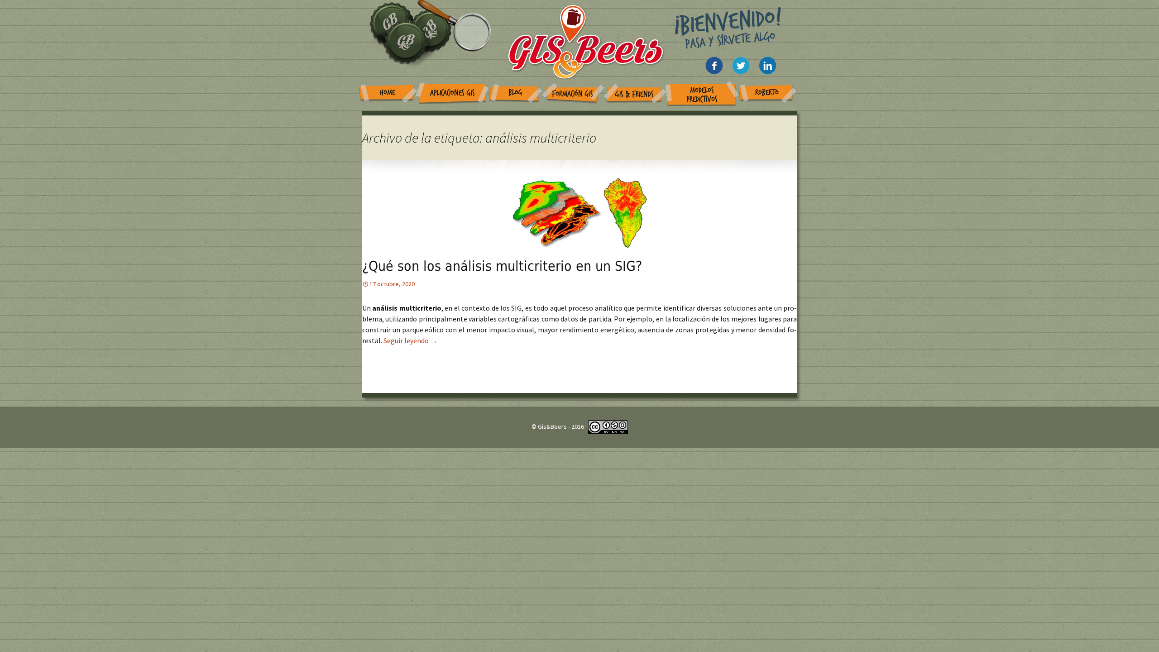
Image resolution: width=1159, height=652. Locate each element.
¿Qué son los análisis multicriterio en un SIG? (502, 266)
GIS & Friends (634, 94)
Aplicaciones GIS (452, 93)
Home (387, 92)
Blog (515, 92)
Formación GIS (572, 94)
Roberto (767, 92)
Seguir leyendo (410, 340)
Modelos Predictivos (702, 95)
